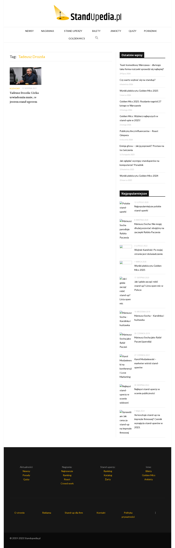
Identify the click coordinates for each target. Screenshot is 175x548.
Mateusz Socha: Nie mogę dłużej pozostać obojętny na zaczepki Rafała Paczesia (149, 228)
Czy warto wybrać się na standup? (138, 79)
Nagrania (47, 30)
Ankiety (116, 30)
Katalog (108, 475)
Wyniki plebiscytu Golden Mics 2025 (139, 90)
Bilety (96, 30)
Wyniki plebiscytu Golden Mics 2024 (139, 175)
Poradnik (150, 30)
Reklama (46, 512)
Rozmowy (15, 88)
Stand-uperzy (73, 30)
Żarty (108, 479)
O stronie (19, 512)
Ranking (67, 475)
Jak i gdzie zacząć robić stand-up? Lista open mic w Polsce (148, 285)
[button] (96, 38)
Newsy (29, 30)
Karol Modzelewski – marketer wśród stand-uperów (146, 363)
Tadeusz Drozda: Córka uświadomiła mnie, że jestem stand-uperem (24, 97)
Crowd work (67, 483)
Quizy (132, 30)
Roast (67, 479)
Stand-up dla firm (74, 512)
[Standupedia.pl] (87, 14)
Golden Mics (77, 38)
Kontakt (101, 512)
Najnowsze (67, 471)
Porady (26, 475)
